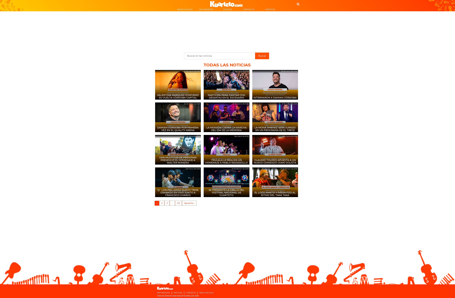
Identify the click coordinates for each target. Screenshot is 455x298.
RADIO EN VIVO (184, 10)
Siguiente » (189, 203)
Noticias (178, 293)
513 (178, 203)
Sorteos (270, 10)
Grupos (227, 10)
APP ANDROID (206, 10)
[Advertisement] (227, 30)
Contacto (248, 10)
